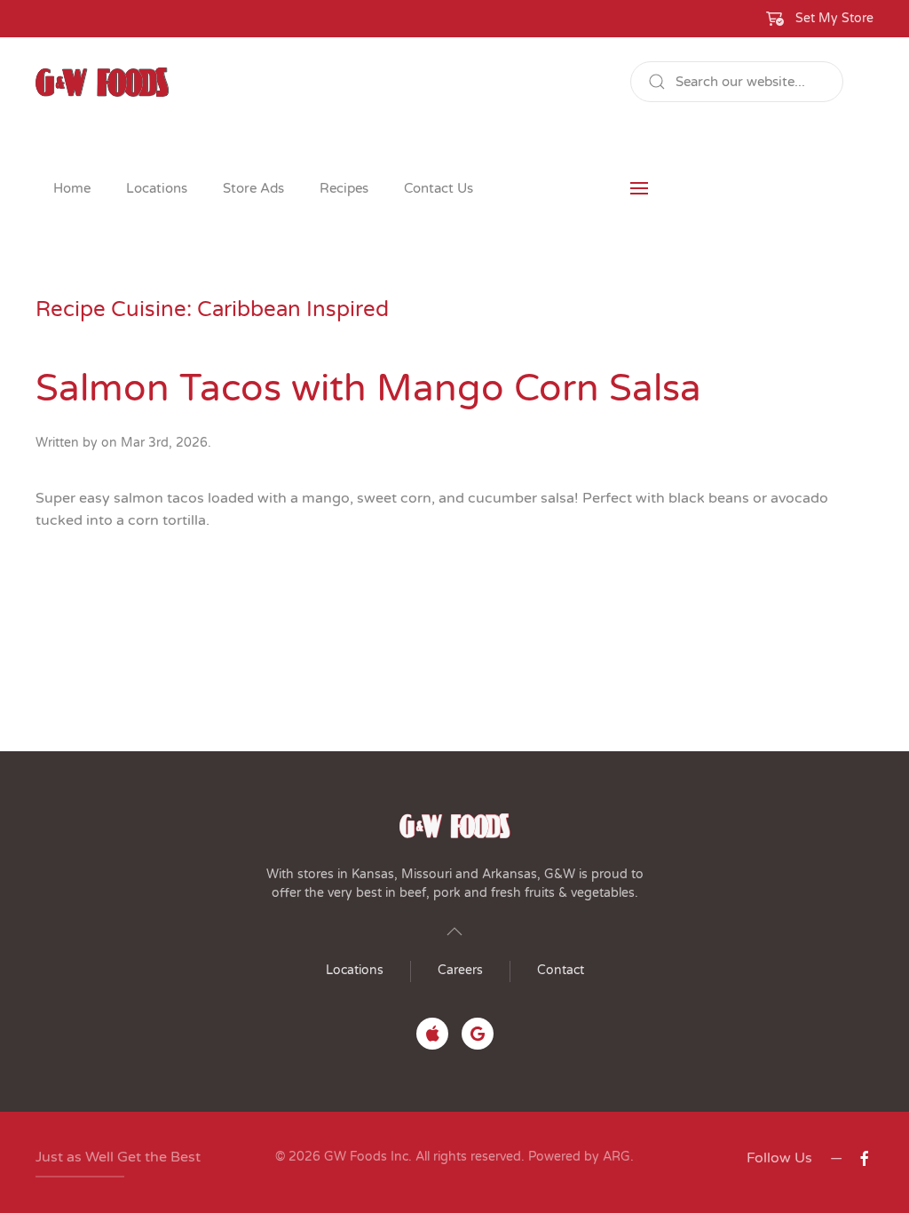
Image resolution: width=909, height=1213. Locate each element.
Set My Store (834, 18)
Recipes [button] (344, 188)
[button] (820, 18)
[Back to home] (102, 81)
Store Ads (253, 188)
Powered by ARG (577, 1156)
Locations (354, 970)
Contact (560, 970)
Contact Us (438, 188)
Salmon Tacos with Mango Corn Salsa (368, 388)
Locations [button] (156, 188)
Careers (460, 970)
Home (72, 188)
